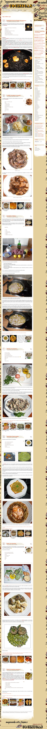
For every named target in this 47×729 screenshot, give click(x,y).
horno (25, 695)
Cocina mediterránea (37, 93)
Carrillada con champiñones (38, 78)
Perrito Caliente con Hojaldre (38, 67)
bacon (39, 35)
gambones (22, 79)
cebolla (20, 79)
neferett (13, 21)
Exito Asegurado (9, 332)
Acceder (36, 147)
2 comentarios (15, 544)
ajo (16, 79)
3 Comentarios (24, 332)
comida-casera (8, 653)
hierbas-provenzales (22, 695)
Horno (5, 695)
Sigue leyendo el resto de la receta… (7, 693)
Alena (35, 126)
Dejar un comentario (16, 21)
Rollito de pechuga (37, 77)
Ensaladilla (36, 80)
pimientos (39, 48)
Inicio (3, 9)
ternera (35, 53)
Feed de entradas (37, 148)
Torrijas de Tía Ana (37, 65)
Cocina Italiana (6, 79)
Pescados (6, 420)
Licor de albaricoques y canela (39, 75)
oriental (42, 47)
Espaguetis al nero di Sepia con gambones (16, 20)
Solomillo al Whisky (11, 216)
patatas (16, 653)
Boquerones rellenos (37, 66)
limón (14, 332)
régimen (28, 526)
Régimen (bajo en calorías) (13, 420)
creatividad (37, 41)
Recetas (11, 79)
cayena (18, 79)
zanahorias (39, 54)
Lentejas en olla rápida (40, 130)
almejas (20, 420)
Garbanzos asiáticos (37, 61)
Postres (36, 113)
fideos (43, 41)
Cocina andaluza (7, 526)
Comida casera (10, 652)
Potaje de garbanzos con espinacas (39, 82)
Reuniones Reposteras (38, 117)
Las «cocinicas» (8, 9)
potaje (39, 50)
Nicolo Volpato (14, 726)
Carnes (6, 332)
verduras (35, 54)
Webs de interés (20, 10)
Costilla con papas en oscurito (14, 95)
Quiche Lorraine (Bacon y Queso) (39, 72)
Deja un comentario (27, 79)
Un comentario (15, 437)
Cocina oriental (37, 94)
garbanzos (40, 43)
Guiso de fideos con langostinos (39, 71)
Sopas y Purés (37, 118)
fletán (19, 695)
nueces (40, 47)
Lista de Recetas (14, 10)
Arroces (36, 87)
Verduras (18, 526)
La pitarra (12, 219)
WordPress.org (37, 150)
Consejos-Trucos (37, 96)
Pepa (12, 96)
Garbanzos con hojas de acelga (39, 79)
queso (41, 50)
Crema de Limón (37, 62)
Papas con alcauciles (11, 543)
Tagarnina (30, 526)
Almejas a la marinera (12, 348)
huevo (26, 526)
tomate (41, 53)
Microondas (36, 108)
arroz (35, 35)
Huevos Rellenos (40, 133)
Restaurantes (36, 116)
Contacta (25, 10)
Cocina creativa (37, 91)
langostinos (38, 46)
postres (36, 50)
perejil (23, 420)
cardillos (24, 526)
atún (37, 35)
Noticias (36, 109)
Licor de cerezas (37, 76)
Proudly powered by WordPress (5, 726)
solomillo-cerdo (17, 332)
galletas (35, 43)
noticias (38, 47)
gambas (37, 43)
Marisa (36, 125)
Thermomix (37, 53)
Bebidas (36, 88)
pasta (24, 79)
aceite (15, 79)
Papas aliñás (36, 70)
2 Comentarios (21, 653)
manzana (41, 46)
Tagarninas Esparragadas (13, 436)
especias (40, 41)
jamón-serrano (39, 44)
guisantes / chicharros (12, 653)
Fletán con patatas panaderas (13, 669)
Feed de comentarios (37, 149)
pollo (43, 48)
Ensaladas (36, 97)
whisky (21, 332)
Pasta (9, 79)
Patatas (13, 652)
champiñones (42, 37)
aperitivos (43, 34)
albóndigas (37, 34)
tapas (20, 332)
